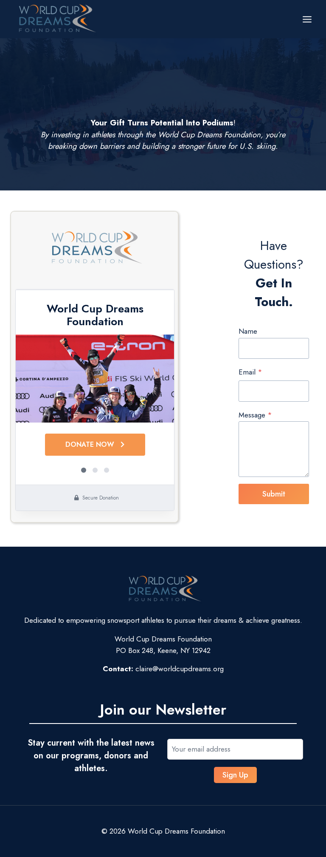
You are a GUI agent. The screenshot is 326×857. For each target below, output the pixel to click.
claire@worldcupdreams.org (179, 669)
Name (248, 331)
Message (255, 415)
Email (250, 372)
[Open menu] (307, 19)
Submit (273, 493)
